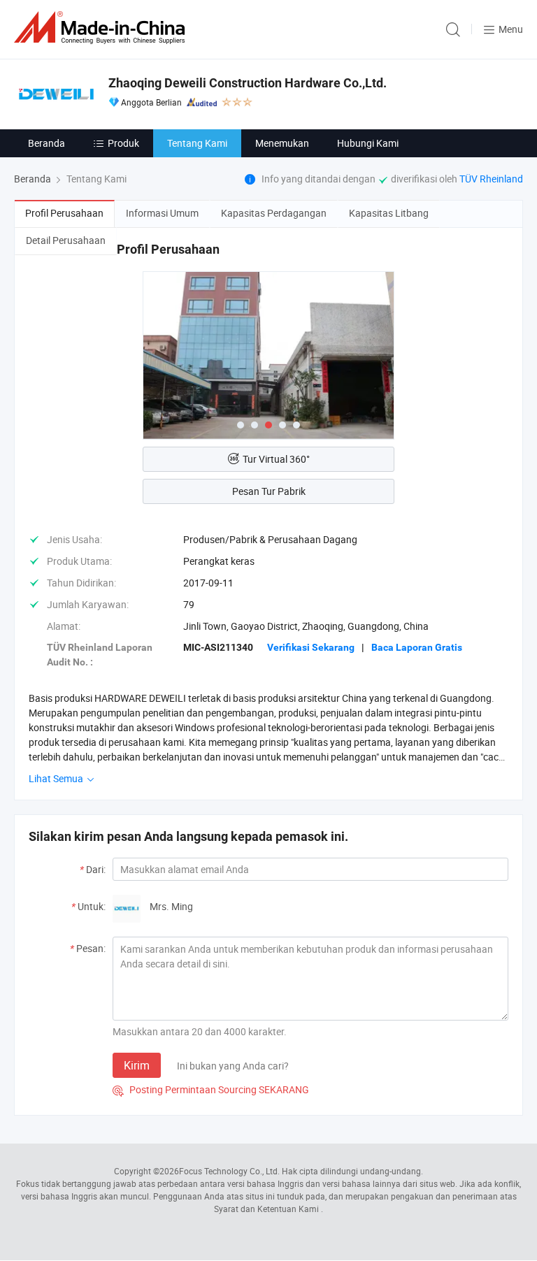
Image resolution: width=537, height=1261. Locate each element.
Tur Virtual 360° (276, 459)
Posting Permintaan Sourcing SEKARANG (211, 1089)
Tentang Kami (197, 143)
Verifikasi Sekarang (311, 647)
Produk (123, 143)
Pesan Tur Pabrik (269, 491)
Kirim (137, 1065)
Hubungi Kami (368, 143)
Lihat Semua (57, 778)
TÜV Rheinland (491, 178)
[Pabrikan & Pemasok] (102, 27)
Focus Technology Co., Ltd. (229, 1170)
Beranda (46, 143)
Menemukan (282, 143)
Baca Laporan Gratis (416, 647)
